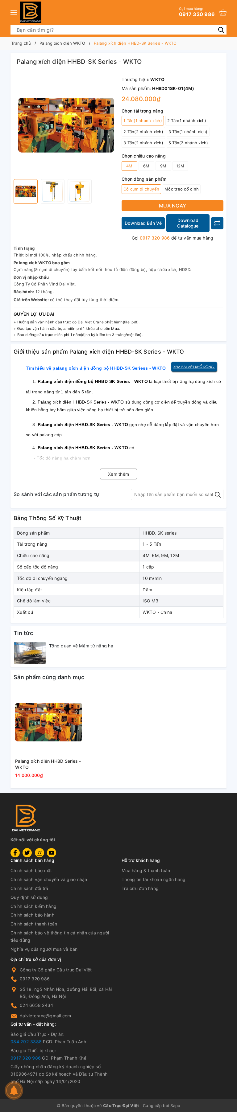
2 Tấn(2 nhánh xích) (143, 131)
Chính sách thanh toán (33, 923)
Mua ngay (172, 206)
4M (129, 165)
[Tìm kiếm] (221, 30)
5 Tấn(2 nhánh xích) (188, 142)
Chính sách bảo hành (32, 914)
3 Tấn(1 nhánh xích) (188, 131)
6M (146, 165)
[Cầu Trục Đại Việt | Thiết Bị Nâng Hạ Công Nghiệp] (30, 12)
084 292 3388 (26, 1041)
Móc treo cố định (181, 189)
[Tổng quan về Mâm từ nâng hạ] (30, 653)
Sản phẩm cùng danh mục (49, 677)
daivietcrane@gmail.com (45, 1015)
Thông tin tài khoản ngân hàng (153, 879)
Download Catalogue (187, 223)
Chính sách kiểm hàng (33, 906)
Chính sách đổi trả (29, 888)
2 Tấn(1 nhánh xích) (186, 120)
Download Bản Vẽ (143, 223)
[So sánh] (217, 223)
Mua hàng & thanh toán (146, 870)
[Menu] (13, 12)
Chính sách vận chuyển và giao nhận (48, 879)
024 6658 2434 (36, 1005)
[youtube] (51, 852)
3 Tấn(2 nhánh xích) (143, 142)
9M (163, 165)
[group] (66, 125)
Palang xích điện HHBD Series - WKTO (48, 764)
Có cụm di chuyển (141, 189)
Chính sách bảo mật (31, 870)
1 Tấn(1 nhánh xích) (142, 120)
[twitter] (27, 852)
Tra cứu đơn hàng (140, 888)
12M (180, 165)
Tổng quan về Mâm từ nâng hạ (81, 645)
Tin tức (23, 633)
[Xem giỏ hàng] (223, 12)
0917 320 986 (197, 11)
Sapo (175, 1105)
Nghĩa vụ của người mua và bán (43, 949)
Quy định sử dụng (29, 897)
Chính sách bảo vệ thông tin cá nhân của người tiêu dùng (59, 936)
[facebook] (15, 852)
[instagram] (39, 852)
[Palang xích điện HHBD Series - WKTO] (48, 722)
